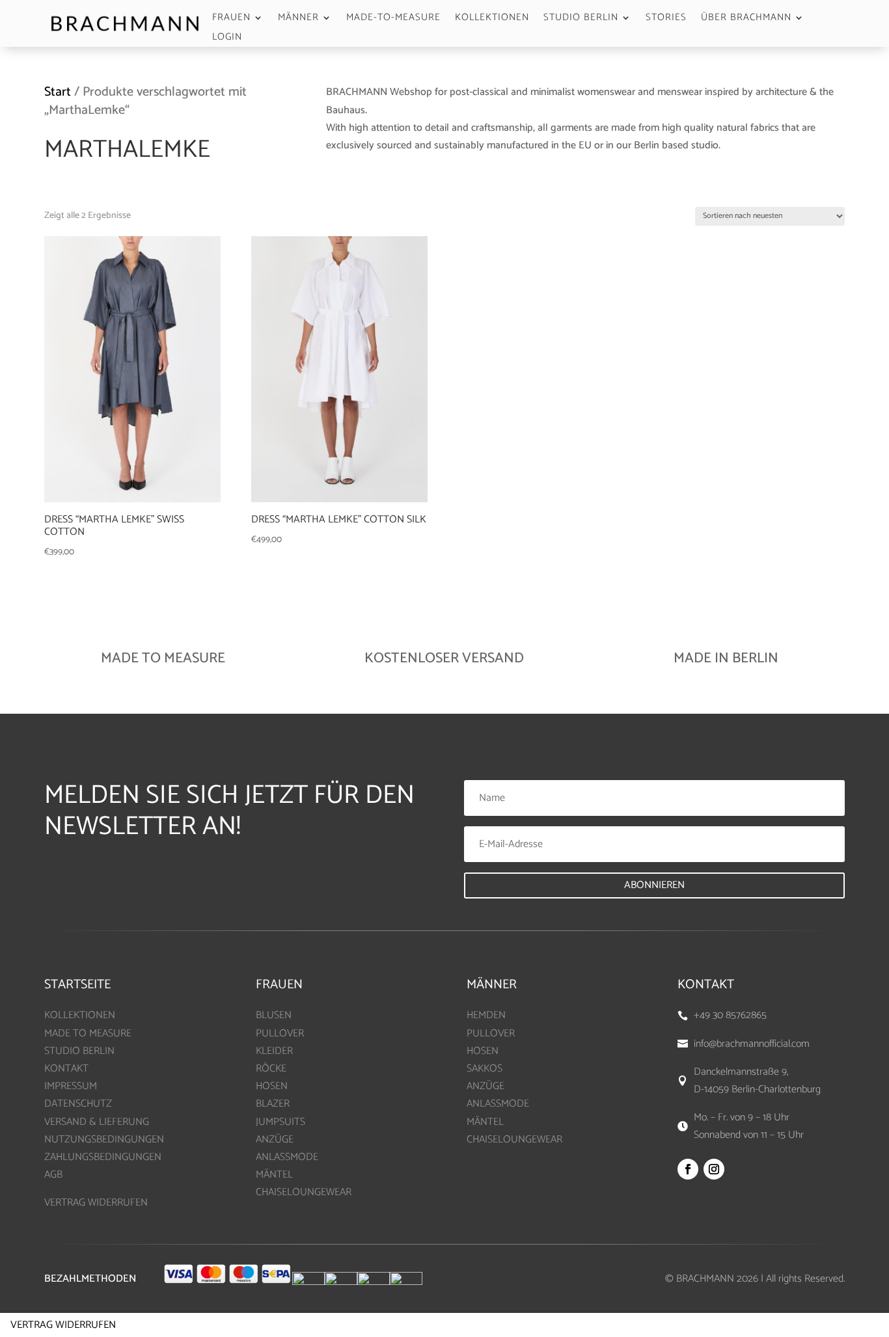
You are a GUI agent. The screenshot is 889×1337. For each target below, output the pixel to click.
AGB (53, 1174)
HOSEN (272, 1086)
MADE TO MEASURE (87, 1033)
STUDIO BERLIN (580, 19)
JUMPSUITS (280, 1122)
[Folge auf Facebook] (687, 1169)
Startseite (77, 984)
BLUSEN (274, 1015)
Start (57, 92)
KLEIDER (274, 1051)
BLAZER (273, 1104)
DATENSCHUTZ (78, 1104)
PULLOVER (280, 1033)
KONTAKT (66, 1068)
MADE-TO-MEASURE (393, 19)
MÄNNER (298, 19)
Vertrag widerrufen (63, 1325)
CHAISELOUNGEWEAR (303, 1192)
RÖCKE (271, 1068)
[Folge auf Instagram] (714, 1169)
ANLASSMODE (287, 1157)
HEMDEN (486, 1015)
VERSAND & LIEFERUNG (96, 1122)
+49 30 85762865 (730, 1015)
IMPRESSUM (70, 1086)
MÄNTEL (274, 1174)
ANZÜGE (275, 1139)
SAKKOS (484, 1068)
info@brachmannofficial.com (752, 1044)
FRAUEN (231, 19)
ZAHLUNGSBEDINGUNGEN (102, 1157)
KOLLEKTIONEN (492, 19)
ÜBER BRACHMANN (746, 19)
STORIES (666, 19)
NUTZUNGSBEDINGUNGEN (104, 1139)
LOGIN (227, 39)
